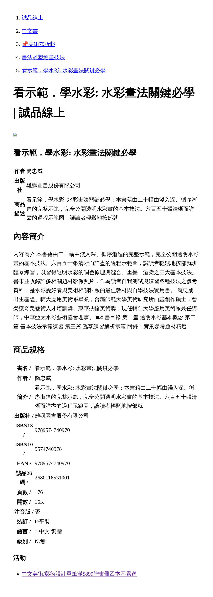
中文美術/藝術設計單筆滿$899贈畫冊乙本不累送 (79, 574)
